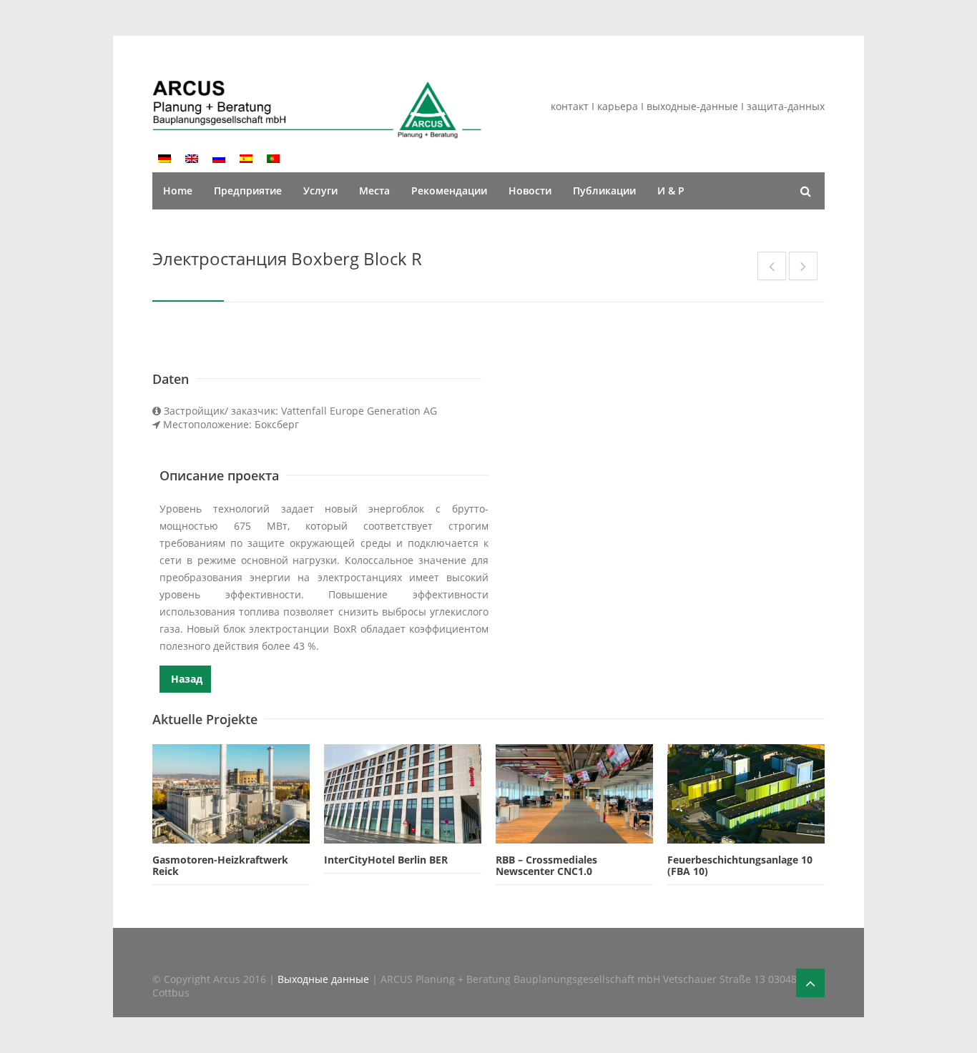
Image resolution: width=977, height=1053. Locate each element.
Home (177, 190)
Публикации (604, 190)
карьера (619, 106)
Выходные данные (325, 979)
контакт (571, 106)
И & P (670, 190)
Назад (185, 679)
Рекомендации (449, 190)
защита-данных (786, 106)
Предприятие (248, 190)
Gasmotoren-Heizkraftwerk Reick (220, 865)
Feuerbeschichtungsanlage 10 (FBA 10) (739, 865)
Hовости (530, 190)
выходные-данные (692, 106)
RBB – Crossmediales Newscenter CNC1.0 (546, 865)
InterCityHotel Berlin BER (386, 859)
